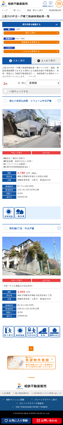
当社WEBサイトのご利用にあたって (47, 393)
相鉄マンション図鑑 (15, 400)
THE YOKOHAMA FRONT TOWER (32, 407)
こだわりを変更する (31, 51)
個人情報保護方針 (22, 393)
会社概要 (7, 393)
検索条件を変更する (31, 42)
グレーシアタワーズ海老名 (31, 403)
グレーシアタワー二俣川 (46, 400)
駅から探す (31, 33)
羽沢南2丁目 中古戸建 (21, 228)
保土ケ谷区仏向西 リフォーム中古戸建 (30, 101)
